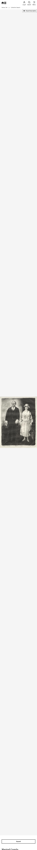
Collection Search (15, 7)
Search (29, 4)
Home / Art (4, 7)
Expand (18, 841)
